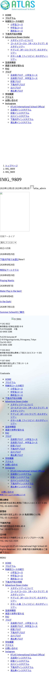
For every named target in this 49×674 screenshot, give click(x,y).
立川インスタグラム (19, 116)
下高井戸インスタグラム (21, 119)
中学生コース (16, 27)
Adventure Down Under (16, 401)
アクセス (9, 461)
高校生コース (16, 30)
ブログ (8, 436)
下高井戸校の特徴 (13, 398)
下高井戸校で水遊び (9, 259)
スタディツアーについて (21, 40)
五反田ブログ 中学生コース (24, 78)
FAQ (7, 432)
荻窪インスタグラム (19, 112)
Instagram (10, 467)
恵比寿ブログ (16, 90)
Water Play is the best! (11, 290)
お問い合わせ (11, 464)
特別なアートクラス (9, 269)
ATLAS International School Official (27, 106)
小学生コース (16, 24)
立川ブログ (15, 87)
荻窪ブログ (15, 81)
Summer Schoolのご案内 (12, 312)
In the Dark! (5, 301)
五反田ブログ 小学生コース (24, 75)
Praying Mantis (7, 280)
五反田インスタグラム (20, 109)
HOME (8, 379)
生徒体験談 (10, 426)
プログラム (10, 382)
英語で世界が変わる (14, 429)
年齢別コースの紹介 (14, 385)
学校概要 (9, 458)
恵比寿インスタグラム (20, 122)
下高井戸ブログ (17, 84)
